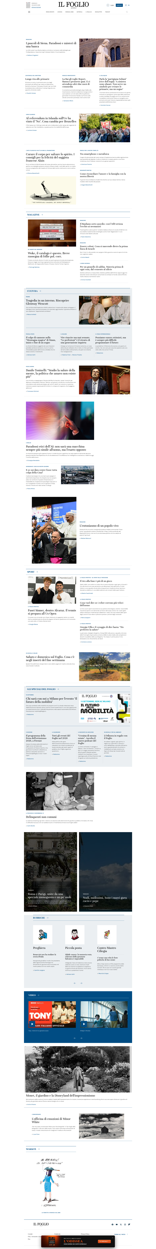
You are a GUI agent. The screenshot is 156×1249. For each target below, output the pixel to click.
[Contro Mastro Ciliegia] (107, 934)
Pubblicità (57, 1234)
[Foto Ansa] (104, 380)
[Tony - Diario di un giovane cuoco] (52, 1014)
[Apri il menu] (29, 12)
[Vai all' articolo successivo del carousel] (81, 983)
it (125, 5)
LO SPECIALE (104, 1241)
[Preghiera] (42, 934)
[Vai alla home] (73, 5)
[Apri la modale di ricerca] (127, 12)
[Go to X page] (121, 1224)
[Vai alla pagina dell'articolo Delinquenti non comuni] (60, 791)
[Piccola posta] (74, 934)
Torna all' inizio (119, 1234)
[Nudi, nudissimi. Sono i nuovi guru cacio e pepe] (105, 872)
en (128, 5)
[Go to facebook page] (112, 1224)
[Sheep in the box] (104, 1014)
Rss (29, 1239)
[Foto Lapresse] (104, 128)
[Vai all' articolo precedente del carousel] (74, 983)
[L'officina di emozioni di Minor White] (101, 1126)
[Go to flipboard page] (129, 1224)
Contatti (30, 1234)
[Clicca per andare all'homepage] (41, 1224)
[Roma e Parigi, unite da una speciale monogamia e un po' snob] (50, 872)
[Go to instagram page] (125, 1224)
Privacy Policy (85, 1234)
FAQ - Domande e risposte (35, 1236)
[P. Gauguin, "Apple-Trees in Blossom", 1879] (104, 666)
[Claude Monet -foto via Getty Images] (78, 1066)
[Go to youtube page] (117, 1224)
